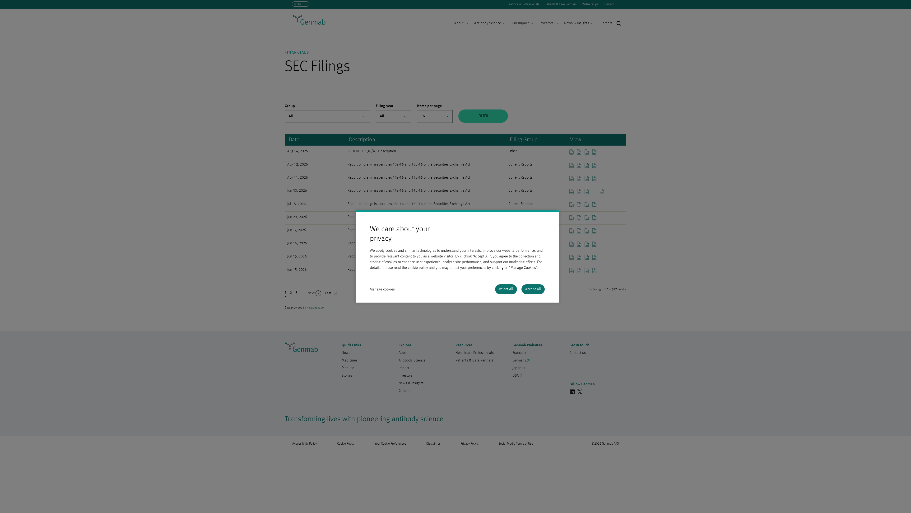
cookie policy (418, 268)
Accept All (533, 289)
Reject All (506, 289)
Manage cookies (382, 289)
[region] (457, 256)
